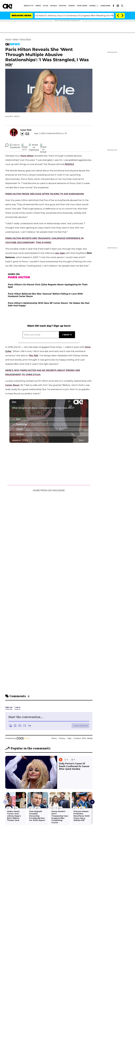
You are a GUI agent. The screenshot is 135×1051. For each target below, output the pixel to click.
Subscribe (105, 6)
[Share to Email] (43, 145)
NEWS (38, 6)
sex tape (60, 253)
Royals (53, 6)
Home (8, 39)
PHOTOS (62, 6)
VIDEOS (71, 6)
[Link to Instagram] (118, 5)
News (15, 39)
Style (45, 6)
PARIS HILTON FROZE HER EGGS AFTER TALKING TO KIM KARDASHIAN (44, 194)
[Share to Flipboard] (34, 145)
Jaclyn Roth (26, 130)
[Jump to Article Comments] (6, 145)
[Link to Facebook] (113, 5)
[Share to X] (24, 145)
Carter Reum (12, 385)
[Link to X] (122, 5)
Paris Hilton (25, 39)
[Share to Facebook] (15, 145)
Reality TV (28, 6)
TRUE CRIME (82, 6)
